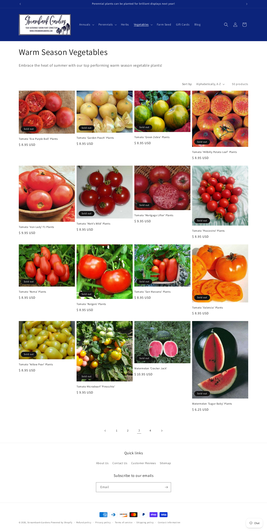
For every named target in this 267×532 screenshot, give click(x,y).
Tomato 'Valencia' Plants (207, 307)
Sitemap (165, 463)
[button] (86, 24)
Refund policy (83, 522)
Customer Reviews (143, 463)
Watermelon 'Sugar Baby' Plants (212, 403)
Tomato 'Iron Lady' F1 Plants (36, 227)
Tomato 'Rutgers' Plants (91, 304)
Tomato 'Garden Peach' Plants (95, 138)
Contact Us (119, 463)
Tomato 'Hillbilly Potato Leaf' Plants (214, 152)
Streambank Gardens (38, 522)
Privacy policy (103, 522)
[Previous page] (105, 430)
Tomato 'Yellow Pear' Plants (36, 364)
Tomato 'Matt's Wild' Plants (93, 223)
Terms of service (123, 522)
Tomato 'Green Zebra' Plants (151, 137)
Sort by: (187, 84)
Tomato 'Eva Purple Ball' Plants (38, 139)
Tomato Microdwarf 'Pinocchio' (96, 386)
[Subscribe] (166, 487)
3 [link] (139, 430)
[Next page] (161, 430)
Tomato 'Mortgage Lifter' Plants (153, 215)
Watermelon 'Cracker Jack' (150, 368)
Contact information (169, 522)
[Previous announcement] (20, 4)
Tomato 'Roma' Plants (32, 291)
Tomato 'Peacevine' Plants (208, 230)
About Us (102, 463)
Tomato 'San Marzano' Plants (152, 291)
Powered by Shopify (61, 522)
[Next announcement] (246, 4)
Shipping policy (145, 522)
